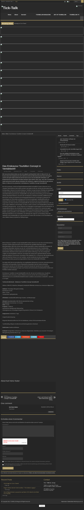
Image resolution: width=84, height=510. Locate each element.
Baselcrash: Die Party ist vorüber (67, 144)
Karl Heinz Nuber (7, 171)
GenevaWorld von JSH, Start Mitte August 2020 (71, 149)
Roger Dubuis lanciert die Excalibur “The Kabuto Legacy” (20, 488)
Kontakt (23, 14)
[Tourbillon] (79, 6)
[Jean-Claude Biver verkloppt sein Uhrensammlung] (58, 139)
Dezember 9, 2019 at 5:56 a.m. (47, 407)
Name (4, 446)
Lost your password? (63, 203)
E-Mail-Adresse (6, 451)
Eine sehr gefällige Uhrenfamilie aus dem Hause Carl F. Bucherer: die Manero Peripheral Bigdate (70, 155)
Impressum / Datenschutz (67, 501)
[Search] (82, 1)
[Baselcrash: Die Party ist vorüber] (58, 145)
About (16, 14)
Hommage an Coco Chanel (20, 23)
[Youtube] (72, 2)
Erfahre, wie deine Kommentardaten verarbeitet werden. (42, 473)
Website (4, 456)
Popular (65, 135)
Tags (77, 135)
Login (16, 1)
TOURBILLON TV (74, 14)
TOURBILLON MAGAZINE (43, 14)
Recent (59, 135)
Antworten (51, 411)
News (9, 14)
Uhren (7, 133)
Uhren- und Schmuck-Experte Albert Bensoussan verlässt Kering (45, 397)
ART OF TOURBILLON (60, 14)
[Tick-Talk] (10, 8)
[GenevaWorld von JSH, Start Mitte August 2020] (58, 149)
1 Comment (32, 171)
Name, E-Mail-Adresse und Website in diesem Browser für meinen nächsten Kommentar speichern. (27, 461)
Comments (71, 135)
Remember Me (69, 200)
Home (3, 14)
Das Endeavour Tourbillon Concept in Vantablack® (10, 397)
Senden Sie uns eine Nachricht (65, 211)
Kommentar (5, 424)
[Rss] (71, 2)
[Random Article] (82, 18)
